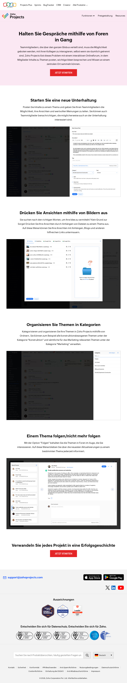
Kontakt (11, 667)
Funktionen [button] (87, 16)
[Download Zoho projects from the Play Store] (113, 577)
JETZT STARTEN (63, 553)
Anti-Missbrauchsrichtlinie (77, 671)
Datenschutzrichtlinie (110, 667)
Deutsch (102, 655)
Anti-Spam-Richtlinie (68, 667)
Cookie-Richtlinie (35, 671)
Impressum (95, 671)
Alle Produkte (79, 5)
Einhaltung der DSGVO (55, 671)
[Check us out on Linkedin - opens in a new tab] (113, 588)
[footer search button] (87, 655)
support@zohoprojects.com (25, 577)
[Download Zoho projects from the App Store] (92, 577)
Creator (66, 5)
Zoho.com (9, 5)
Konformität (34, 667)
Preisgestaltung (105, 16)
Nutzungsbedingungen (89, 667)
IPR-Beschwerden (50, 667)
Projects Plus (26, 5)
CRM (58, 5)
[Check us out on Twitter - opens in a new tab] (108, 587)
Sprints (37, 5)
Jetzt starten (63, 72)
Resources (120, 16)
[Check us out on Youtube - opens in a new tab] (121, 588)
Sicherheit (22, 667)
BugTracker (48, 5)
